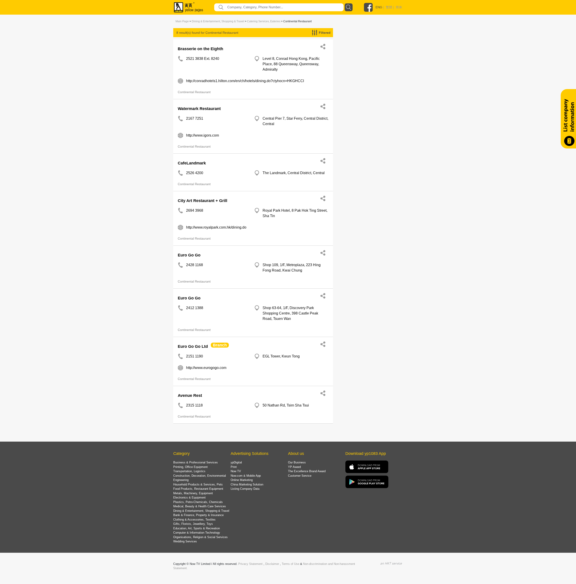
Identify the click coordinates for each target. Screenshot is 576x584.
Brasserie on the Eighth (200, 49)
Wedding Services (185, 541)
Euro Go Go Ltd (193, 346)
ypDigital (236, 462)
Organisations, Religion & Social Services (200, 537)
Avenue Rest (190, 395)
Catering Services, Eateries (263, 21)
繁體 (389, 7)
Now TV (236, 471)
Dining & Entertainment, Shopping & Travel (218, 21)
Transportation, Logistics (189, 471)
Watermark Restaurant (199, 108)
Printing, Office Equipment (190, 467)
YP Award (294, 467)
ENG (379, 7)
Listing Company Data (245, 488)
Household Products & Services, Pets (198, 484)
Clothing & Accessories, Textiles (194, 519)
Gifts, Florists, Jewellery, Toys (193, 524)
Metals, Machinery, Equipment (193, 493)
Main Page (182, 21)
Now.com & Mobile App (246, 475)
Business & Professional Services (195, 462)
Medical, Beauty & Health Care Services (199, 506)
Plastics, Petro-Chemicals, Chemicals (198, 502)
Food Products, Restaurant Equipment (198, 488)
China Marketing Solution (247, 484)
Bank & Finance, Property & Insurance (198, 515)
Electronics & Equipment (189, 497)
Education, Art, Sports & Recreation (196, 528)
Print (234, 467)
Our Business (297, 462)
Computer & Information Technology (196, 532)
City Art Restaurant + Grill (202, 200)
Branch (220, 345)
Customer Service (299, 475)
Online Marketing (242, 480)
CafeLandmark (192, 163)
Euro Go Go (189, 255)
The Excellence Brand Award (307, 471)
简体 (399, 7)
